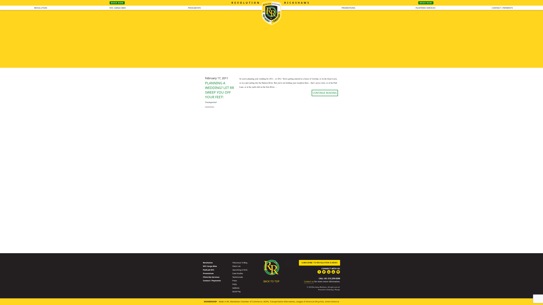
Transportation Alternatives (282, 301)
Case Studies (237, 273)
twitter (324, 272)
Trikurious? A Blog (239, 262)
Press (234, 280)
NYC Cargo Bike (117, 7)
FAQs (234, 284)
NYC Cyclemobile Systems (271, 13)
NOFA (266, 301)
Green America (332, 301)
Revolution (40, 7)
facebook (319, 272)
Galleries (235, 288)
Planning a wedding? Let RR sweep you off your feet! (219, 90)
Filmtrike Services (425, 7)
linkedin (329, 272)
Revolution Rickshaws (271, 267)
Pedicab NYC (194, 7)
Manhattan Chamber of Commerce (246, 301)
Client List (236, 266)
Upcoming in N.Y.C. (240, 270)
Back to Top (271, 281)
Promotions (348, 7)
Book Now (117, 3)
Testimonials (237, 277)
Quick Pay (236, 291)
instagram (338, 272)
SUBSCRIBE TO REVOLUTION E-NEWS (319, 263)
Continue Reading (325, 92)
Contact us (309, 281)
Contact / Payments (502, 7)
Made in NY (224, 301)
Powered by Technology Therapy (329, 289)
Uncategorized (210, 102)
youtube (333, 272)
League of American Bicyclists (310, 301)
